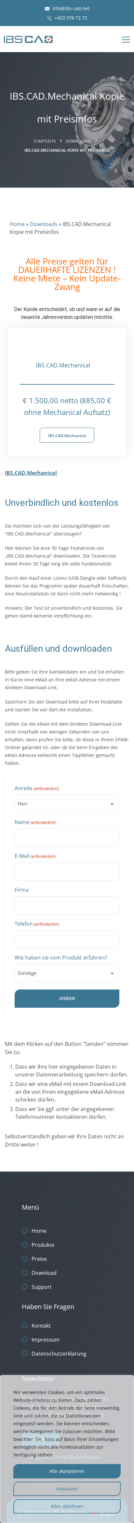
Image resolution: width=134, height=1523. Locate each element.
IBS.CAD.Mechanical (67, 435)
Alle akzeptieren (67, 1471)
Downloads (78, 141)
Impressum (46, 1339)
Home (17, 224)
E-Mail (35, 856)
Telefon (37, 923)
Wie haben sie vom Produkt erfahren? (61, 957)
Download (44, 1272)
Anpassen (67, 1489)
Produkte (43, 1244)
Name (35, 822)
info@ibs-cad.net (70, 8)
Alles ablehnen (67, 1506)
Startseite (45, 141)
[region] (67, 1449)
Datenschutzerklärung (59, 1353)
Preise (39, 1258)
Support (42, 1286)
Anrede (37, 788)
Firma (22, 889)
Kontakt (41, 1325)
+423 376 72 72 (70, 18)
